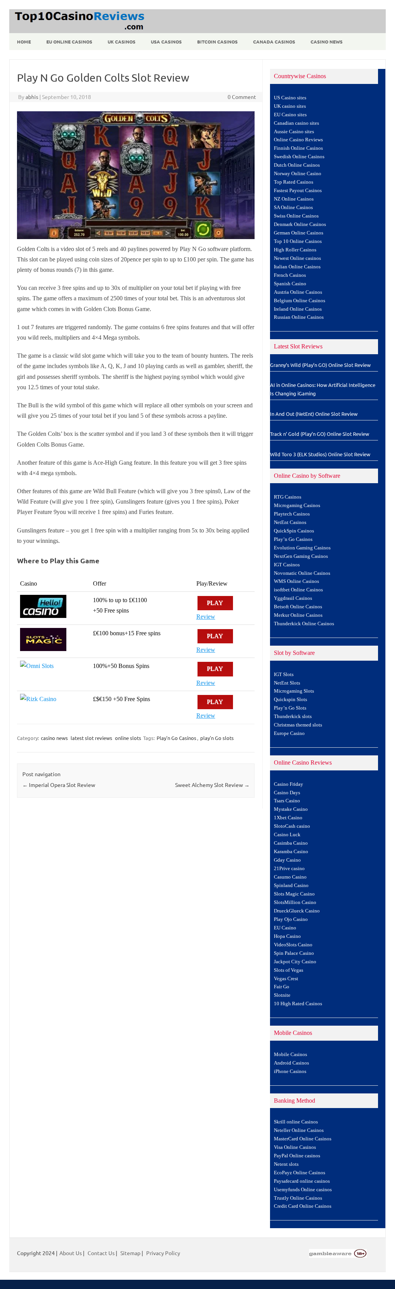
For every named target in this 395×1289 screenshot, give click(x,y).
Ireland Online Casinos (298, 309)
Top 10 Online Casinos (298, 241)
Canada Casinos (274, 42)
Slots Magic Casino (294, 894)
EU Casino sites (290, 114)
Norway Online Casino (297, 173)
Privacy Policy (163, 1252)
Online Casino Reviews (298, 139)
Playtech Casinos (292, 514)
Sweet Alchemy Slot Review (212, 784)
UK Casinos (121, 42)
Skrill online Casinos (296, 1122)
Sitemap (130, 1252)
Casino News (327, 42)
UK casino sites (290, 106)
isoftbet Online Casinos (298, 590)
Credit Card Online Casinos (302, 1206)
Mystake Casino (291, 809)
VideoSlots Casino (293, 944)
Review (205, 616)
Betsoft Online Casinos (298, 606)
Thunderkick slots (293, 716)
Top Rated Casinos (293, 182)
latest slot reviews (91, 738)
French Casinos (290, 275)
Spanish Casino (290, 283)
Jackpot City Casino (295, 961)
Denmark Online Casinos (300, 224)
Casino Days (287, 792)
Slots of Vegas (288, 970)
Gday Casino (287, 860)
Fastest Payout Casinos (298, 190)
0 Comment (242, 96)
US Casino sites (290, 97)
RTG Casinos (287, 497)
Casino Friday (288, 784)
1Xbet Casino (288, 817)
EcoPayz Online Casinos (299, 1172)
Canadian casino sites (296, 123)
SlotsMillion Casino (295, 902)
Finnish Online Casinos (298, 148)
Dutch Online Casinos (297, 165)
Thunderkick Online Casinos (304, 623)
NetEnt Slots (287, 683)
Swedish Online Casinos (299, 156)
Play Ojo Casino (291, 919)
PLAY (215, 603)
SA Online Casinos (293, 207)
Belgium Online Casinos (299, 300)
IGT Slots (284, 674)
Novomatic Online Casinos (302, 573)
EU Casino (285, 928)
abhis (31, 96)
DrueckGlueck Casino (297, 911)
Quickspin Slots (290, 699)
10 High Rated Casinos (298, 1003)
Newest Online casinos (297, 258)
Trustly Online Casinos (298, 1198)
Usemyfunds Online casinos (303, 1189)
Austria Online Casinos (298, 292)
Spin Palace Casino (294, 953)
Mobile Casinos (290, 1054)
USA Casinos (166, 42)
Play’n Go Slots (290, 708)
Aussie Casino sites (294, 131)
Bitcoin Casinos (217, 42)
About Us (70, 1252)
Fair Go (281, 986)
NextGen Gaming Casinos (301, 556)
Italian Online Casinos (297, 267)
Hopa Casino (287, 936)
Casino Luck (287, 834)
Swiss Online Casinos (296, 216)
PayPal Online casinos (297, 1155)
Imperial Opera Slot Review (58, 784)
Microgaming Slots (294, 691)
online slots (128, 738)
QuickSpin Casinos (294, 531)
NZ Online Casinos (294, 199)
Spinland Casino (291, 885)
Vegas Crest (286, 978)
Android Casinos (291, 1063)
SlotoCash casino (292, 826)
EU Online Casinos (69, 42)
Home (24, 42)
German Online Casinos (298, 233)
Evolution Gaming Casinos (302, 548)
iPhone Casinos (290, 1071)
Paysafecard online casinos (302, 1181)
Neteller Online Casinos (299, 1130)
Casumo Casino (290, 877)
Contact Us (101, 1252)
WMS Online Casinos (296, 581)
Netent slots (286, 1164)
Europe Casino (289, 733)
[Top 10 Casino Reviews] (78, 30)
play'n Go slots (217, 738)
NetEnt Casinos (290, 522)
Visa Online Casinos (295, 1147)
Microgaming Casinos (297, 505)
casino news (54, 738)
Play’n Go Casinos (293, 539)
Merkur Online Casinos (298, 615)
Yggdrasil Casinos (293, 598)
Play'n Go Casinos (176, 738)
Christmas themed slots (298, 725)
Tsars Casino (287, 801)
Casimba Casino (291, 843)
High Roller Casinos (295, 250)
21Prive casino (289, 868)
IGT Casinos (287, 564)
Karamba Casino (291, 851)
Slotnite (282, 995)
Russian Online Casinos (299, 317)
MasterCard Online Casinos (302, 1139)
